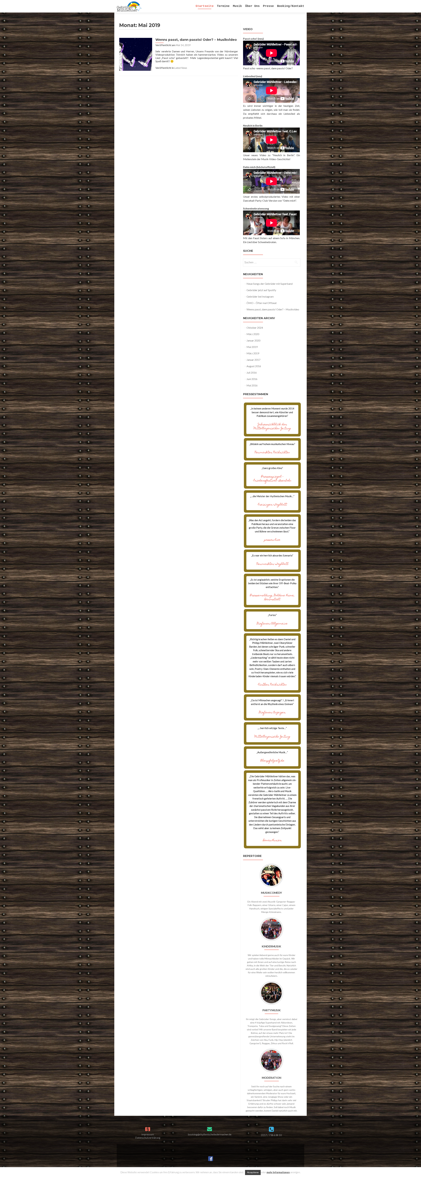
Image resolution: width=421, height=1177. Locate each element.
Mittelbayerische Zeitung (272, 737)
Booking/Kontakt (290, 6)
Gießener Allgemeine (272, 624)
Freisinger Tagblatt (272, 505)
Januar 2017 (253, 359)
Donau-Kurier (272, 840)
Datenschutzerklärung (147, 1137)
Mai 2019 (252, 346)
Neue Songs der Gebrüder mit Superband (270, 283)
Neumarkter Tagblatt (272, 564)
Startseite (205, 6)
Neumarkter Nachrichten (272, 453)
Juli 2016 (252, 372)
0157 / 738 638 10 (271, 1135)
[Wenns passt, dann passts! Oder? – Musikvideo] (135, 53)
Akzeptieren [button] (253, 1172)
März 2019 (253, 353)
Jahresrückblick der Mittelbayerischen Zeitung (272, 427)
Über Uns (252, 6)
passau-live (272, 540)
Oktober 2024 (255, 327)
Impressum (147, 1134)
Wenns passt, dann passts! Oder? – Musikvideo (196, 40)
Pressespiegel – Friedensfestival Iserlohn (272, 479)
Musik (237, 6)
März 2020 (253, 334)
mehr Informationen (278, 1172)
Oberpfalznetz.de (272, 761)
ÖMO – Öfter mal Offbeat (262, 302)
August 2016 (254, 366)
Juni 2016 (252, 378)
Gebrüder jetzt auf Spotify (261, 290)
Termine (223, 6)
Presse (268, 6)
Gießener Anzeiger (272, 713)
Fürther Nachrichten (272, 685)
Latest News (180, 67)
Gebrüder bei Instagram (260, 296)
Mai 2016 (252, 385)
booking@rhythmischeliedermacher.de (209, 1134)
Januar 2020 (253, 340)
